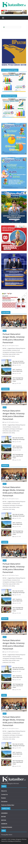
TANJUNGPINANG (6, 827)
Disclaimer (4, 801)
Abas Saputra (16, 345)
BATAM (4, 330)
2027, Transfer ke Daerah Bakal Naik (17, 370)
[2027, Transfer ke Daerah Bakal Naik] (6, 371)
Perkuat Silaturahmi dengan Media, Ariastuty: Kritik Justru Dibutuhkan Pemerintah (14, 338)
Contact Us (4, 794)
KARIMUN (4, 824)
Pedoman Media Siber (7, 805)
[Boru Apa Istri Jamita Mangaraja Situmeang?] (6, 363)
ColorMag (10, 841)
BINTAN (3, 820)
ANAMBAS (4, 813)
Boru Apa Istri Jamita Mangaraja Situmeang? (19, 362)
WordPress (18, 841)
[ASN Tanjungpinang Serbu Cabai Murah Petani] (6, 380)
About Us (4, 791)
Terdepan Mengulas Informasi (18, 839)
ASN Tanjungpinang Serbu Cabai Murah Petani (18, 379)
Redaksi (3, 798)
